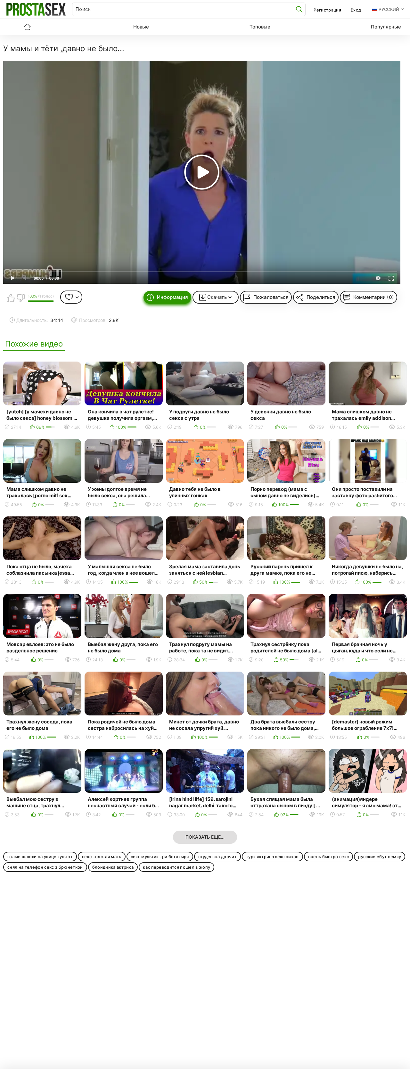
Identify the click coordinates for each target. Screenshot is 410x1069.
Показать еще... (205, 837)
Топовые (260, 27)
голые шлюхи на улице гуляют (40, 856)
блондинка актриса (113, 867)
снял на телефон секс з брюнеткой (45, 867)
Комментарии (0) (373, 297)
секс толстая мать (101, 856)
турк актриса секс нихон (272, 856)
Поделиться (321, 297)
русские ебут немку (379, 856)
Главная (27, 26)
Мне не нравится (20, 298)
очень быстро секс (328, 856)
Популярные (386, 27)
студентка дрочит (217, 856)
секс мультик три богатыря (160, 856)
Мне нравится (10, 298)
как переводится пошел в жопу (176, 867)
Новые (141, 27)
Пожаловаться (271, 297)
